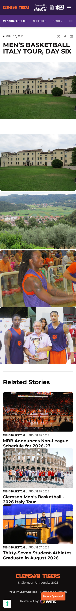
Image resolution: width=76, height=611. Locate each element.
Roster (57, 21)
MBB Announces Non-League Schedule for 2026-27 (35, 443)
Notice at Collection (53, 591)
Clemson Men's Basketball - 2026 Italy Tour (33, 499)
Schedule (52, 7)
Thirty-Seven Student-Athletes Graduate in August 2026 (37, 555)
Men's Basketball (15, 435)
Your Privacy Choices (23, 591)
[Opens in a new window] (60, 7)
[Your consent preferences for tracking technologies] (7, 604)
